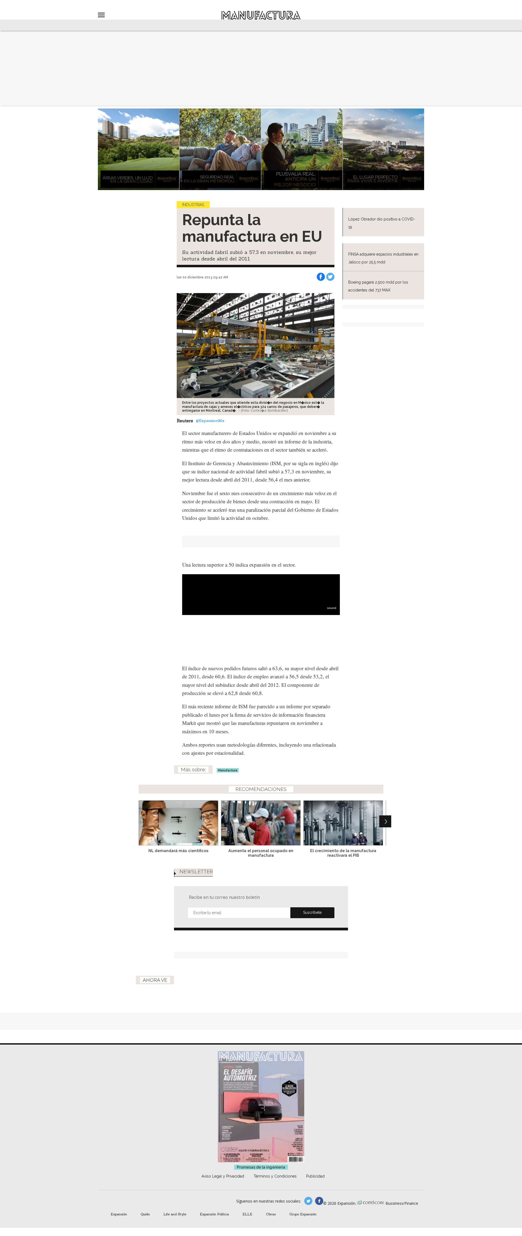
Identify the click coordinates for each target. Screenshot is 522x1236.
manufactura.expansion (319, 1201)
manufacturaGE (308, 1201)
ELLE (247, 1214)
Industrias (193, 205)
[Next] (385, 821)
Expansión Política (214, 1214)
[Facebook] (321, 277)
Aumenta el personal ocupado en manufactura (260, 853)
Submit (312, 912)
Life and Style (174, 1214)
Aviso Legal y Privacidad (222, 1176)
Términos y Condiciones (275, 1176)
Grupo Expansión (302, 1214)
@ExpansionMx (210, 420)
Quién (145, 1214)
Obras (271, 1214)
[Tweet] (330, 277)
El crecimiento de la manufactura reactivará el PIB (343, 853)
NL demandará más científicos (178, 850)
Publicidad (315, 1176)
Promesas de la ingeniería (261, 1167)
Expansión (119, 1214)
